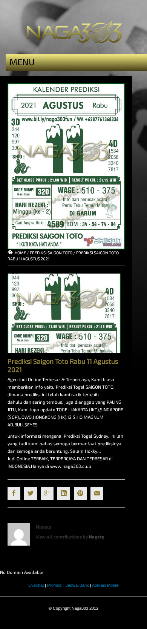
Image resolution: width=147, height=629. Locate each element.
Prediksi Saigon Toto (51, 252)
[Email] (96, 493)
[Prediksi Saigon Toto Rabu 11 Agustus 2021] (66, 165)
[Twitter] (30, 493)
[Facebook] (14, 493)
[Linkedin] (63, 493)
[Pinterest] (80, 493)
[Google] (47, 493)
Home (20, 252)
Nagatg (43, 527)
